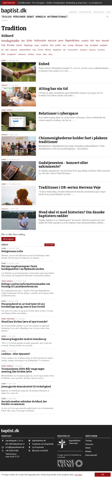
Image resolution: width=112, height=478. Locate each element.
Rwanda (10, 45)
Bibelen (48, 49)
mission (52, 40)
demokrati (83, 49)
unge (37, 45)
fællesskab (40, 40)
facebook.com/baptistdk (42, 444)
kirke (29, 40)
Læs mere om (9, 3)
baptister (92, 49)
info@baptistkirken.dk (14, 447)
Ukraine (38, 54)
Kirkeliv (41, 16)
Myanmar (79, 45)
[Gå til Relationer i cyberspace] (18, 121)
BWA (3, 54)
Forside (4, 20)
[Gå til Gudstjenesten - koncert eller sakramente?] (18, 171)
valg (34, 49)
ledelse (19, 45)
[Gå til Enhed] (18, 72)
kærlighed (94, 45)
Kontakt (73, 12)
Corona (40, 49)
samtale (85, 40)
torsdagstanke (10, 40)
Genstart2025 (73, 49)
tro (23, 40)
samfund (44, 45)
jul (2, 49)
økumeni (14, 49)
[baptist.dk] (14, 11)
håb (92, 40)
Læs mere (78, 474)
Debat (30, 16)
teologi (70, 45)
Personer (19, 16)
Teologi (6, 16)
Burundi (105, 40)
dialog (50, 54)
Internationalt (57, 16)
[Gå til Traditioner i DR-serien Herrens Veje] (18, 195)
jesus (60, 40)
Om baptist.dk (85, 12)
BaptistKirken (72, 40)
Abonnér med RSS (40, 451)
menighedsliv (11, 54)
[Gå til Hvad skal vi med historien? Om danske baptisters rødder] (18, 220)
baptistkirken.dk (39, 440)
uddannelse (22, 54)
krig (86, 45)
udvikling (31, 54)
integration (57, 49)
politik (58, 45)
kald (7, 49)
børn (98, 40)
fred (51, 45)
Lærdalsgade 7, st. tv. (14, 440)
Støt (108, 12)
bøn (64, 45)
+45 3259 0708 (11, 451)
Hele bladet (98, 12)
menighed (103, 45)
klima (45, 54)
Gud (3, 45)
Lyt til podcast (38, 447)
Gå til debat (49, 245)
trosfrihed (101, 49)
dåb (64, 49)
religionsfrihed (24, 49)
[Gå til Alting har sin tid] (18, 96)
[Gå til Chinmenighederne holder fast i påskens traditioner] (18, 146)
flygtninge (28, 45)
